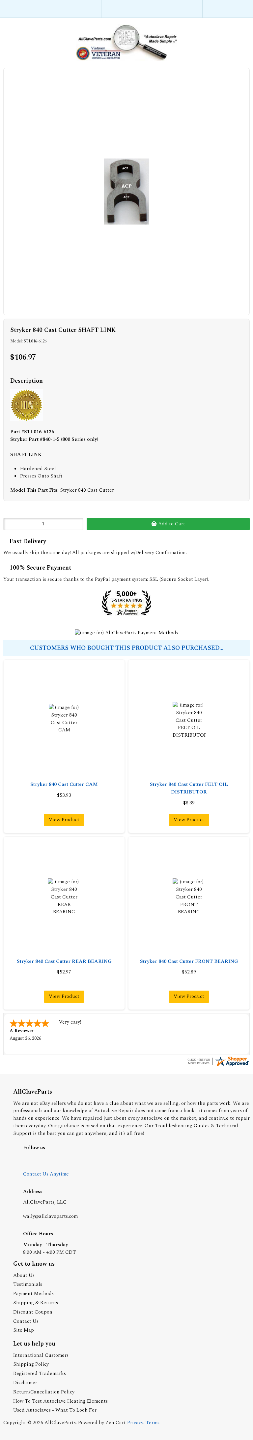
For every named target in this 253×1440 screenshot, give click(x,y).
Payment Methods (33, 1293)
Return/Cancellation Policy (43, 1392)
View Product (64, 820)
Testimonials (27, 1284)
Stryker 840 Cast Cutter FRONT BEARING (189, 961)
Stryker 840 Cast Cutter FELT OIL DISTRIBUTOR (189, 788)
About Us (24, 1275)
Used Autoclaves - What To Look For (55, 1410)
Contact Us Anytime (46, 1174)
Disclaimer (25, 1383)
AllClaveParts (60, 1422)
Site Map (23, 1330)
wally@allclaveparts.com (50, 1216)
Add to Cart (171, 524)
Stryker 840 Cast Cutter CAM (64, 784)
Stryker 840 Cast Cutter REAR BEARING (64, 961)
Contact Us (26, 1321)
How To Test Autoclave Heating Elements (60, 1401)
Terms (152, 1422)
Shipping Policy (31, 1364)
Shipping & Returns (35, 1303)
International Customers (41, 1355)
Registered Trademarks (39, 1373)
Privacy (135, 1422)
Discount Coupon (32, 1312)
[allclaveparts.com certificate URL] (218, 1066)
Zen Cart (115, 1422)
